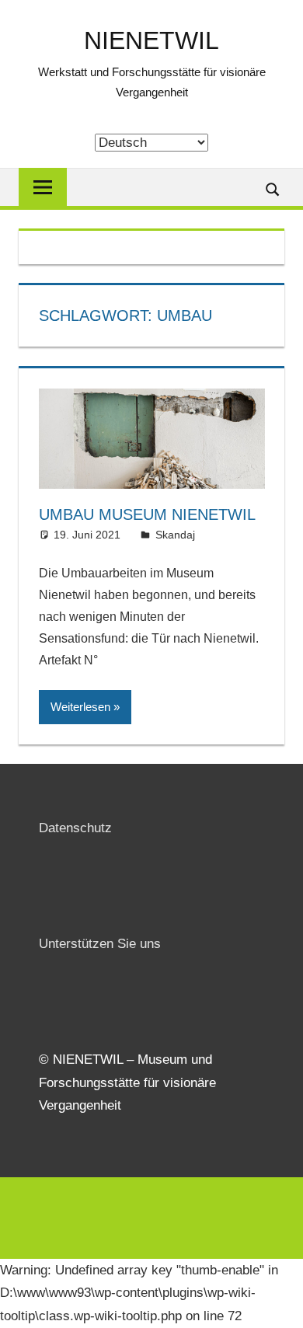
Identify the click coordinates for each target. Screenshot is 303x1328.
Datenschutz (75, 828)
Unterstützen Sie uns (100, 943)
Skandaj (175, 534)
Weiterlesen (80, 706)
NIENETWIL (151, 40)
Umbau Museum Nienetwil (147, 514)
